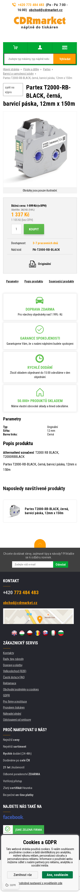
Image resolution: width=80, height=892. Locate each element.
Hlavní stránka (11, 69)
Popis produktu (33, 281)
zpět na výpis (9, 90)
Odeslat (61, 564)
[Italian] (53, 633)
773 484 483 (21, 592)
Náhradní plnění (12, 714)
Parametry (12, 281)
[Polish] (30, 633)
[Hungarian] (22, 633)
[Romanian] (37, 633)
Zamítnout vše (23, 875)
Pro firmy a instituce (15, 701)
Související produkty (61, 281)
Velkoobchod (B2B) (14, 671)
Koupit (34, 229)
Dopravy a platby (12, 665)
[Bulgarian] (61, 633)
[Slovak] (45, 633)
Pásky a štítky (31, 69)
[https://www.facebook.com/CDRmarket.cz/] (13, 817)
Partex (46, 69)
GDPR (6, 695)
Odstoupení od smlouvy (17, 719)
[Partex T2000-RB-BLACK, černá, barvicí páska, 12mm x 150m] (40, 150)
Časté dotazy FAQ (14, 677)
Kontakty (8, 653)
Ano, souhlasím (57, 875)
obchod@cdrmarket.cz (46, 10)
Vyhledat (64, 59)
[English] (14, 633)
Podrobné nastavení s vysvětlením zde (40, 883)
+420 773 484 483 (31, 5)
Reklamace (9, 683)
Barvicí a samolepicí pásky (18, 73)
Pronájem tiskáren (14, 707)
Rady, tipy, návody (13, 659)
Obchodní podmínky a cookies (21, 689)
